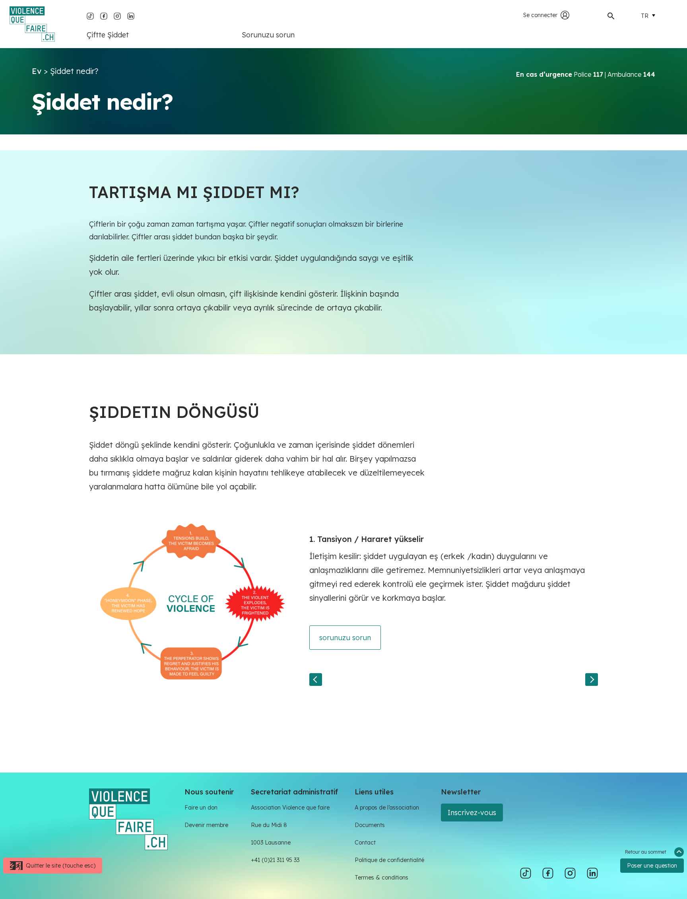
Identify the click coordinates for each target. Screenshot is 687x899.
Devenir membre (206, 825)
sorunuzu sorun (345, 637)
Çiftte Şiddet (108, 34)
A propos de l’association (387, 807)
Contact (365, 842)
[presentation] (315, 679)
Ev (36, 71)
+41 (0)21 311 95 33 (275, 860)
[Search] (611, 15)
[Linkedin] (130, 15)
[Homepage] (32, 24)
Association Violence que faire (290, 807)
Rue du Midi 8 (269, 825)
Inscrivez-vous (472, 812)
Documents (370, 825)
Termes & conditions (381, 877)
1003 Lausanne (271, 842)
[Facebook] (103, 15)
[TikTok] (90, 15)
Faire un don (200, 807)
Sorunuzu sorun (268, 34)
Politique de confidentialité (389, 860)
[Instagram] (117, 15)
